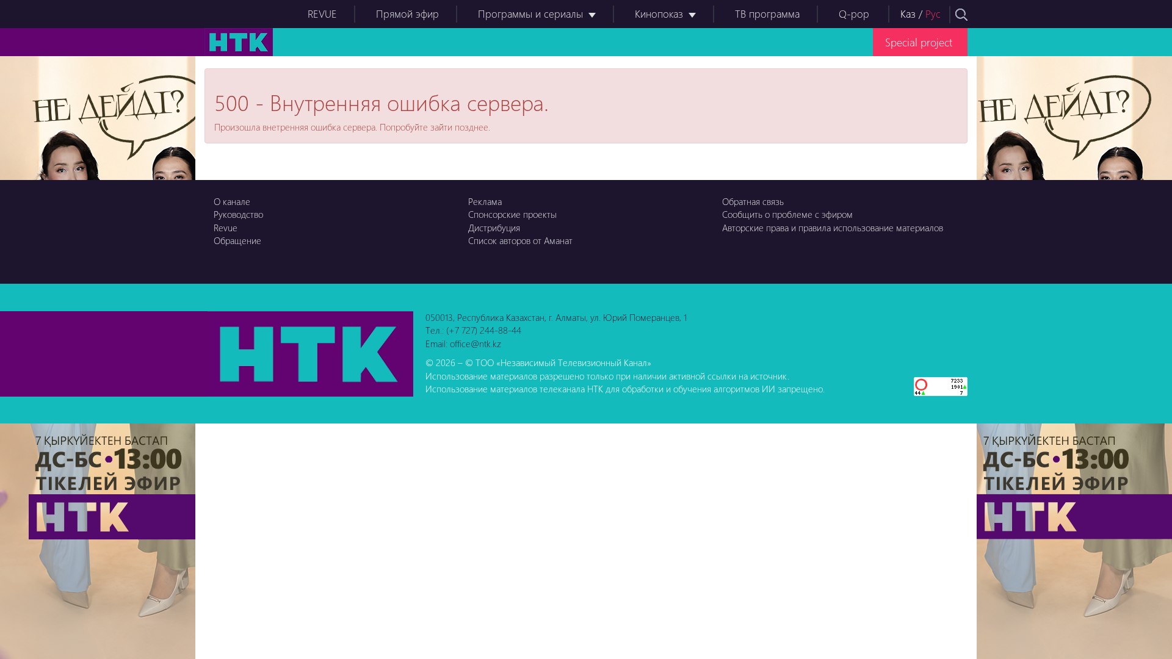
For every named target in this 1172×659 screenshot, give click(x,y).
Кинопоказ (659, 14)
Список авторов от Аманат (520, 240)
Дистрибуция (494, 227)
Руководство (238, 214)
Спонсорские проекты (512, 214)
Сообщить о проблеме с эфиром (787, 214)
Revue (225, 227)
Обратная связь (753, 201)
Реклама (485, 201)
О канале (232, 201)
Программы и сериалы (530, 14)
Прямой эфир (407, 14)
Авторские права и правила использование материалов (832, 227)
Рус (933, 14)
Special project (918, 41)
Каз (908, 14)
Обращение (237, 240)
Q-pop (854, 14)
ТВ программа (767, 14)
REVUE (322, 14)
